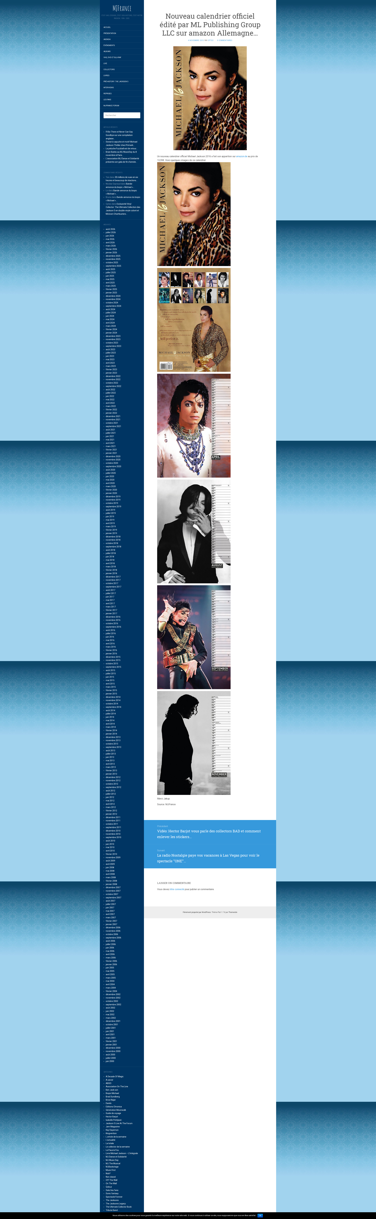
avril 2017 (110, 603)
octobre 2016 (112, 623)
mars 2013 (111, 767)
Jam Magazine (113, 1126)
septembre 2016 (113, 627)
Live (105, 63)
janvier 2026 (111, 252)
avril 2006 (110, 954)
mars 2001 (111, 1038)
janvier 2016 (111, 653)
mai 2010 (110, 847)
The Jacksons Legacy (116, 1203)
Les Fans (107, 100)
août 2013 (110, 750)
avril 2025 (110, 282)
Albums (107, 51)
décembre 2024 (113, 296)
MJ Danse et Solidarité (116, 1157)
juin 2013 (110, 757)
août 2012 (110, 790)
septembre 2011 (113, 827)
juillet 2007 (111, 904)
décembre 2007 (113, 887)
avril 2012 (110, 804)
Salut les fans (112, 1190)
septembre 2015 (113, 667)
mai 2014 (110, 720)
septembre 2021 (113, 426)
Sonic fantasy (112, 1193)
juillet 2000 (111, 1058)
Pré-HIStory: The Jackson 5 (116, 82)
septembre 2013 (113, 747)
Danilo (108, 1103)
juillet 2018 (111, 553)
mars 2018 (111, 566)
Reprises (107, 94)
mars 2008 (111, 877)
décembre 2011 (113, 817)
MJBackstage (112, 1167)
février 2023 (111, 369)
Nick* (108, 1173)
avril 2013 (110, 764)
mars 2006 (111, 957)
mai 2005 (110, 971)
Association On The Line (117, 1086)
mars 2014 (111, 727)
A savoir (109, 1080)
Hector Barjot (112, 1116)
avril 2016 (110, 643)
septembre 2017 (113, 587)
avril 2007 (110, 914)
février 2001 (111, 1041)
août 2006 (110, 941)
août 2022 (110, 389)
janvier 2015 (111, 694)
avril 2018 (110, 563)
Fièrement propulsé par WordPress (197, 912)
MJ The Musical (113, 1163)
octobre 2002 (112, 1001)
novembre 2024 (113, 299)
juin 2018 (110, 556)
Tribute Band (112, 1210)
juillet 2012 (111, 794)
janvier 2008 (111, 884)
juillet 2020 (111, 473)
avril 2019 (110, 523)
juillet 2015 (111, 673)
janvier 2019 (111, 533)
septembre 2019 (113, 506)
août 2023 (110, 349)
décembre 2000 (113, 1048)
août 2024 (110, 309)
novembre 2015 (113, 660)
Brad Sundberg (113, 1096)
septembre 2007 (113, 897)
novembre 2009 (113, 857)
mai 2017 (110, 600)
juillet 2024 (111, 312)
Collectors (109, 69)
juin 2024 (110, 316)
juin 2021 (110, 436)
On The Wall (111, 1183)
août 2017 (110, 590)
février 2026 (111, 249)
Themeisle (233, 912)
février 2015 (111, 690)
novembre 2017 (113, 580)
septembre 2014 (113, 707)
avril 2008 (110, 874)
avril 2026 (110, 242)
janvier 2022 (111, 413)
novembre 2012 (113, 780)
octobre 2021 (112, 423)
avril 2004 (110, 984)
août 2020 (110, 470)
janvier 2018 (111, 573)
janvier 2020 (111, 493)
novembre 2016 (113, 620)
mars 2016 (111, 647)
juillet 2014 (111, 713)
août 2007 (110, 901)
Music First (111, 1170)
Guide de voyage (113, 1113)
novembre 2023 (113, 339)
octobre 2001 (112, 1024)
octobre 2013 (112, 744)
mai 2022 (110, 399)
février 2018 (111, 570)
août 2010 (110, 841)
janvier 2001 (111, 1044)
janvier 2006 (111, 964)
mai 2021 (110, 440)
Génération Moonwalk (116, 1110)
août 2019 (110, 510)
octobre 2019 (112, 503)
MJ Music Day (112, 1160)
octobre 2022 (112, 383)
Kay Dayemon (112, 1130)
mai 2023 (110, 359)
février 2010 (111, 854)
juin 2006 (110, 947)
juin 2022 (110, 396)
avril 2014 (110, 724)
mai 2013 (110, 760)
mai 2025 (110, 279)
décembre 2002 (113, 994)
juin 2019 (110, 516)
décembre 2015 (113, 657)
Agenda (107, 39)
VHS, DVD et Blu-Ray (112, 57)
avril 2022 (110, 403)
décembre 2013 (113, 737)
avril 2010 (110, 851)
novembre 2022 (113, 379)
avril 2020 (110, 483)
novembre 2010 (113, 834)
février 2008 (111, 881)
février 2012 (111, 810)
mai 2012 (110, 800)
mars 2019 (111, 526)
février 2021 (111, 449)
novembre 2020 (113, 459)
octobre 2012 (112, 784)
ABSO (108, 1083)
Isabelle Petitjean (114, 1120)
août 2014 (110, 710)
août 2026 (110, 229)
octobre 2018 (112, 543)
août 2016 (110, 630)
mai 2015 (110, 680)
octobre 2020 (112, 463)
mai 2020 (110, 480)
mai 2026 (110, 239)
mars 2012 (111, 807)
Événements (109, 45)
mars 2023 (111, 366)
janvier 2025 (111, 292)
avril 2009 (110, 864)
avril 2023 (110, 363)
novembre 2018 (113, 540)
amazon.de (241, 156)
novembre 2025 (113, 259)
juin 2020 (110, 476)
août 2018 (110, 550)
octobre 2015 (112, 663)
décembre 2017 (113, 577)
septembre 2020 (113, 466)
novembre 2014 (113, 700)
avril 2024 (110, 323)
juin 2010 (110, 844)
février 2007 (111, 921)
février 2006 (111, 961)
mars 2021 (111, 446)
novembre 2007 (113, 891)
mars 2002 (111, 1018)
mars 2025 (111, 286)
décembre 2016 (113, 617)
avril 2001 (110, 1034)
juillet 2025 (111, 272)
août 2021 (110, 430)
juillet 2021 (111, 433)
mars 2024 (111, 326)
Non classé (111, 1177)
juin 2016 (110, 637)
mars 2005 (111, 978)
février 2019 (111, 530)
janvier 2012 (111, 814)
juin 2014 (110, 717)
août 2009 (110, 861)
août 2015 (110, 670)
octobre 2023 (112, 343)
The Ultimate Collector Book (119, 1207)
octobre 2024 (112, 302)
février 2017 (111, 610)
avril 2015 (110, 684)
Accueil (107, 27)
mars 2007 (111, 917)
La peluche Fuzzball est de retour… (121, 148)
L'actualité (110, 1140)
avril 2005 (110, 974)
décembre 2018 (113, 536)
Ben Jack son (112, 1090)
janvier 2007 (111, 924)
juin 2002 (110, 1011)
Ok (260, 1216)
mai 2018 (110, 560)
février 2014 (111, 730)
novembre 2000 (113, 1051)
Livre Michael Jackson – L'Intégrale (122, 1153)
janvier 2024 (111, 333)
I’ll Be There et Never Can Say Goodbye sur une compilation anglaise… (119, 135)
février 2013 (111, 770)
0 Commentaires (224, 40)
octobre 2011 (112, 824)
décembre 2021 (113, 416)
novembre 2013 (113, 740)
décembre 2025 (113, 256)
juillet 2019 (111, 513)
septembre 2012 (113, 787)
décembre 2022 (113, 376)
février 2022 (111, 409)
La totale (110, 1143)
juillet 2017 (111, 593)
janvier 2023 (111, 373)
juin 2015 (110, 677)
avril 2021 (110, 443)
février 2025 (111, 289)
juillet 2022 (111, 393)
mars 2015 (111, 687)
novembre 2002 (113, 998)
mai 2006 (110, 951)
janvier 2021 (111, 453)
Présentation (110, 33)
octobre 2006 (112, 934)
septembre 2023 (113, 346)
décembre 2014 (113, 697)
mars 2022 (111, 406)
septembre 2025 (113, 266)
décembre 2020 (113, 456)
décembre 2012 (113, 777)
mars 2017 (111, 607)
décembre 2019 (113, 496)
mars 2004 (111, 988)
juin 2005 (110, 967)
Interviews (109, 88)
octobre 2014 (112, 703)
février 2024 (111, 329)
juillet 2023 (111, 353)
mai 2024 (110, 319)
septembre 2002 (113, 1004)
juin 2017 (110, 597)
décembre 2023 (113, 336)
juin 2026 (110, 236)
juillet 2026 (111, 232)
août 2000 (110, 1054)
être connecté (177, 889)
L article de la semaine (116, 1137)
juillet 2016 (111, 633)
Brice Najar (111, 1100)
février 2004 (111, 991)
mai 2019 (110, 520)
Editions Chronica (114, 1106)
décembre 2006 (113, 927)
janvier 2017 (111, 613)
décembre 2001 (113, 1021)
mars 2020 (111, 486)
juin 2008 (110, 867)
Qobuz (109, 1187)
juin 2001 (110, 1031)
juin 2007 (110, 907)
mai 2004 (110, 981)
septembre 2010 (113, 837)
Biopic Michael (112, 1093)
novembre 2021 (113, 419)
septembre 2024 (113, 306)
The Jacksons (112, 1200)
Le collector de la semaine (118, 1147)
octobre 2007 (112, 894)
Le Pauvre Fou (112, 1150)
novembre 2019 (113, 500)
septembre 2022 (113, 386)
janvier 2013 (111, 774)
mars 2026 (111, 246)
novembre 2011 (113, 820)
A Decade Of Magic (115, 1076)
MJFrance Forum (111, 106)
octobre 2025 (112, 262)
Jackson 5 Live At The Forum (119, 1123)
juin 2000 (110, 1061)
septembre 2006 (113, 938)
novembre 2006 (113, 931)
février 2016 (111, 650)
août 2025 (110, 269)
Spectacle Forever (114, 1197)
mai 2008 (110, 871)
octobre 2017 (112, 583)
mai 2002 (110, 1014)
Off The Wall (111, 1180)
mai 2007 (110, 911)
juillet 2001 (111, 1028)
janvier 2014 (111, 734)
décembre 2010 (113, 831)
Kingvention (111, 1133)
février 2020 (111, 490)
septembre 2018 (113, 546)
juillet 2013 (111, 754)
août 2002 (110, 1008)
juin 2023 (110, 356)
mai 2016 (110, 640)
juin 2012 (110, 797)
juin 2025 (110, 276)
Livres (106, 75)
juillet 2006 (111, 944)
